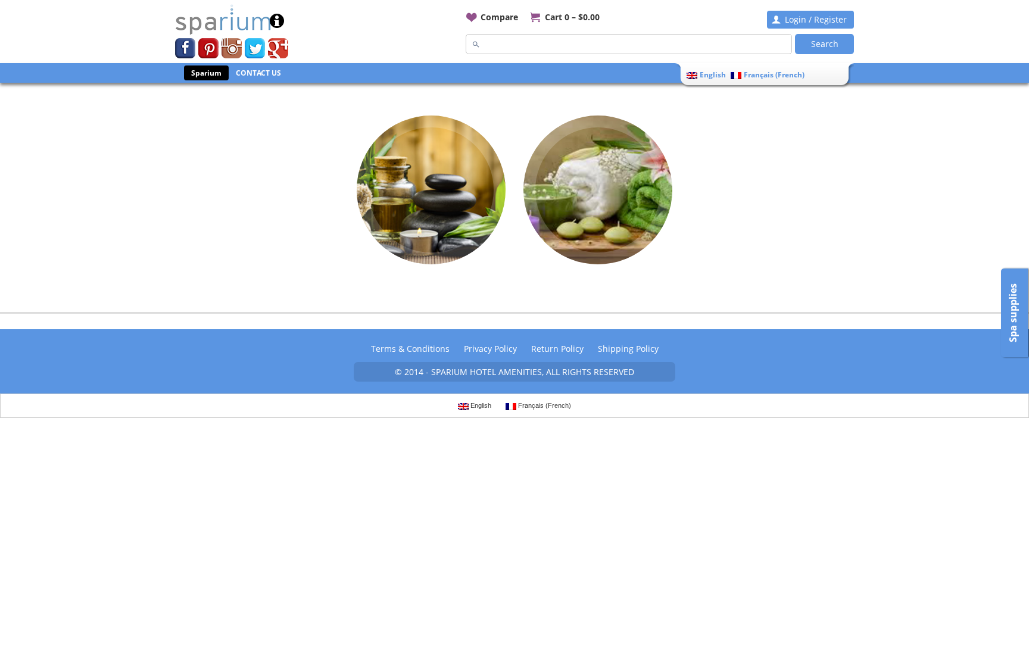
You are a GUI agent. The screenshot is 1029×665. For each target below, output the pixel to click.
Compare (499, 17)
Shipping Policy (628, 348)
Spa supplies (1012, 312)
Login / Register (816, 19)
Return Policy (557, 348)
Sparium (206, 73)
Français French (774, 75)
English (713, 75)
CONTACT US (258, 73)
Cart (572, 17)
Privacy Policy (490, 348)
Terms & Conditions (410, 348)
